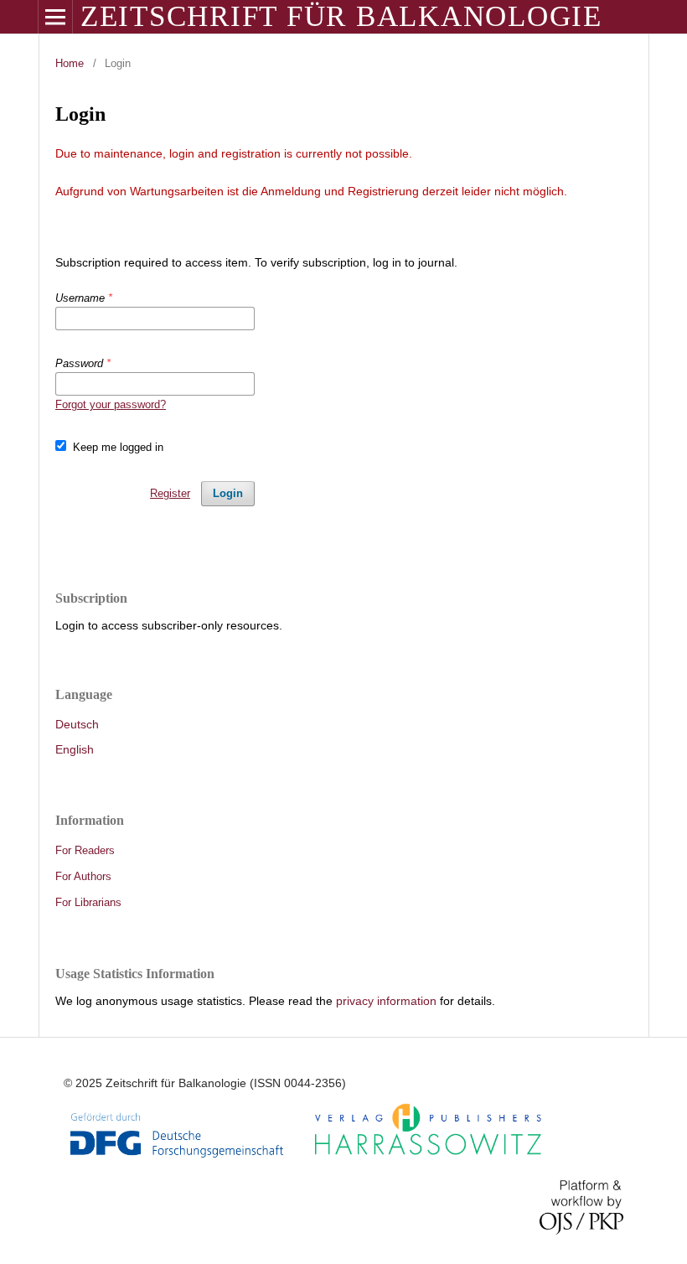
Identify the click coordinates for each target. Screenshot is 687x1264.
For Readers (85, 850)
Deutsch (77, 724)
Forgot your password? (110, 404)
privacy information (386, 1001)
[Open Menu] (55, 17)
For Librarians (88, 902)
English (74, 749)
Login (228, 493)
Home (69, 63)
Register (170, 493)
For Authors (83, 876)
